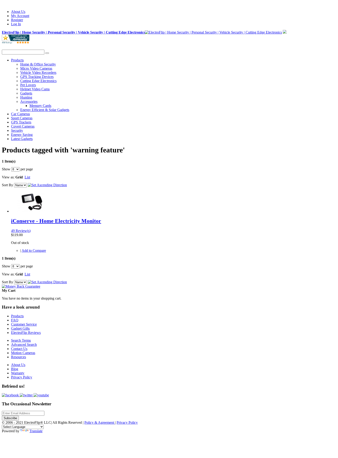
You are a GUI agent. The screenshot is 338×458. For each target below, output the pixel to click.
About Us (18, 12)
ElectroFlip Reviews (26, 333)
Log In (16, 24)
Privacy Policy (21, 377)
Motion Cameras (23, 353)
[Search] (47, 53)
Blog (14, 369)
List (27, 177)
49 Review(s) (21, 231)
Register (17, 20)
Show (6, 169)
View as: (8, 177)
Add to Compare (34, 250)
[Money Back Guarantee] (21, 286)
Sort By (7, 185)
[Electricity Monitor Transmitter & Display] (31, 211)
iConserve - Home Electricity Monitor (56, 221)
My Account (20, 16)
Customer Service (24, 324)
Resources (18, 357)
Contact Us (19, 349)
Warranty (17, 373)
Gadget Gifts (20, 328)
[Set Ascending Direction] (47, 185)
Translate (36, 431)
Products (17, 316)
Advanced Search (24, 344)
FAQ (14, 320)
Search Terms (21, 340)
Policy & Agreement (99, 422)
